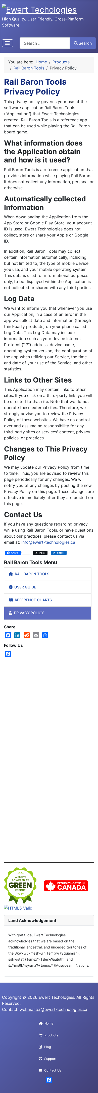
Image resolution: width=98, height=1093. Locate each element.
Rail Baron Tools (32, 574)
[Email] (36, 635)
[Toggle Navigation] (7, 43)
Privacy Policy (29, 613)
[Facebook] (8, 635)
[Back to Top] (89, 1083)
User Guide (25, 587)
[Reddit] (27, 635)
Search (85, 43)
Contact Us (52, 1070)
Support (50, 1059)
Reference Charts (33, 600)
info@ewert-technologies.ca (48, 542)
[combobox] (45, 43)
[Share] (45, 635)
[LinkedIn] (17, 635)
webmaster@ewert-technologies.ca (53, 1009)
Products (51, 1035)
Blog (47, 1047)
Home (48, 1023)
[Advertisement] (49, 705)
